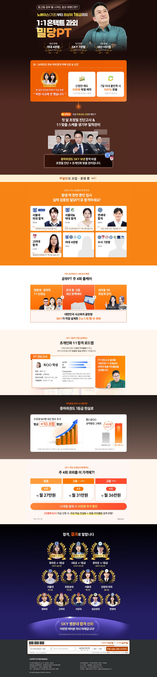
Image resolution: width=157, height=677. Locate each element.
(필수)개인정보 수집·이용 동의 (100, 652)
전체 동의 (33, 652)
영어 (95, 648)
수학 (100, 648)
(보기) (108, 652)
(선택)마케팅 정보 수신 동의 (118, 652)
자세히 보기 (120, 519)
